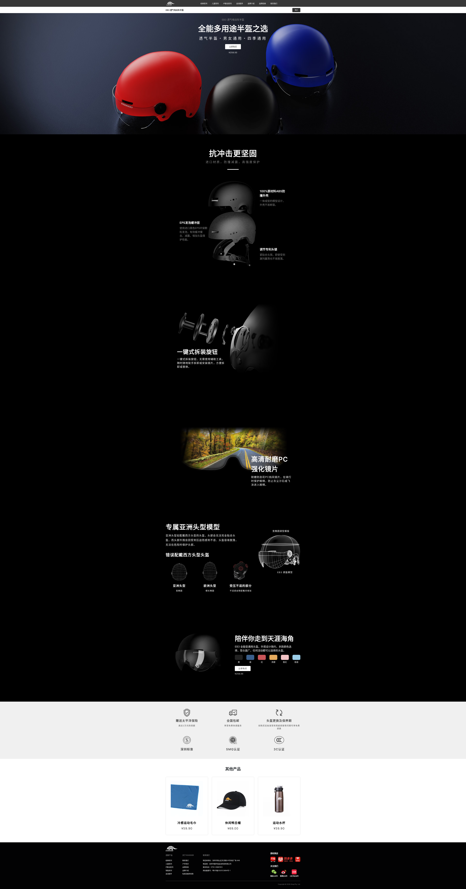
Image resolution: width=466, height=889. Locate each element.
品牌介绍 (251, 3)
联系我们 (273, 3)
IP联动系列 (227, 3)
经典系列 (203, 3)
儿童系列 (215, 3)
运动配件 (239, 3)
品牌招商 (262, 3)
